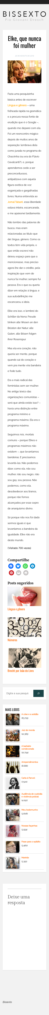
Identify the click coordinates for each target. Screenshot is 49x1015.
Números (12, 640)
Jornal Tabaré (15, 202)
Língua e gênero (17, 105)
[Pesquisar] (38, 693)
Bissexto (7, 1002)
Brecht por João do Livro (21, 670)
